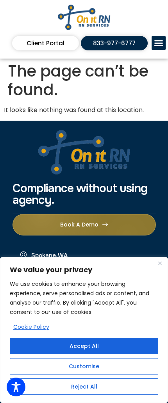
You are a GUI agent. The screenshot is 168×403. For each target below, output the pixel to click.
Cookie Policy (31, 327)
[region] (84, 330)
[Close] (159, 263)
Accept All (84, 346)
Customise (84, 366)
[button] (159, 43)
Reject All (84, 387)
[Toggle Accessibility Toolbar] (16, 387)
